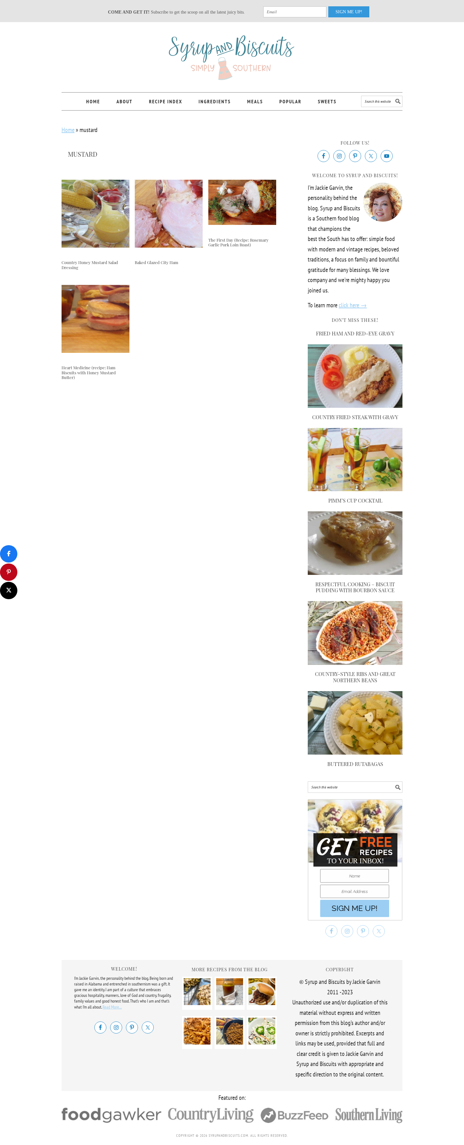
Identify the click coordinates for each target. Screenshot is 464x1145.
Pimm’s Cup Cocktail (355, 500)
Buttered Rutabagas (355, 764)
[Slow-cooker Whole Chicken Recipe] (197, 1003)
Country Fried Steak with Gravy (355, 417)
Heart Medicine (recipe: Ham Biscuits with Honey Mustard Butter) (89, 372)
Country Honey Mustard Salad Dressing (90, 265)
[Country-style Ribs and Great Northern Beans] (355, 663)
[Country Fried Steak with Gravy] (355, 405)
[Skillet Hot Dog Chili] (229, 1042)
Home (68, 130)
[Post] (8, 590)
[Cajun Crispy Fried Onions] (197, 1042)
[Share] (8, 554)
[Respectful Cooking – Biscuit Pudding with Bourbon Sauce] (355, 573)
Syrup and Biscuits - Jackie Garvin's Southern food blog (232, 54)
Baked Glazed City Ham (156, 262)
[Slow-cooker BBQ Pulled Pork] (261, 1003)
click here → (353, 305)
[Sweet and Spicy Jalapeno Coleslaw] (261, 1042)
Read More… (112, 1007)
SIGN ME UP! (349, 11)
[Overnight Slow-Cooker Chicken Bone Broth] (229, 1003)
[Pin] (8, 572)
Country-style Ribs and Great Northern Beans (355, 677)
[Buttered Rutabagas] (355, 752)
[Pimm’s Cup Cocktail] (355, 489)
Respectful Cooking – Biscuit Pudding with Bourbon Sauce (355, 587)
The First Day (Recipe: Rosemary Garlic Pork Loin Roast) (238, 242)
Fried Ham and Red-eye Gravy (355, 333)
